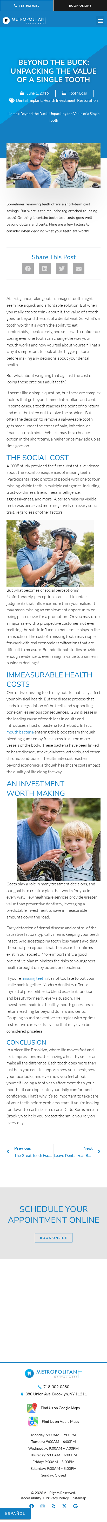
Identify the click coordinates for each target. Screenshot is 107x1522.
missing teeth (34, 978)
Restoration (87, 100)
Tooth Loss (78, 93)
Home (12, 113)
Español (15, 1513)
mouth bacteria (20, 732)
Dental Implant (29, 100)
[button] (100, 20)
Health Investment (59, 100)
